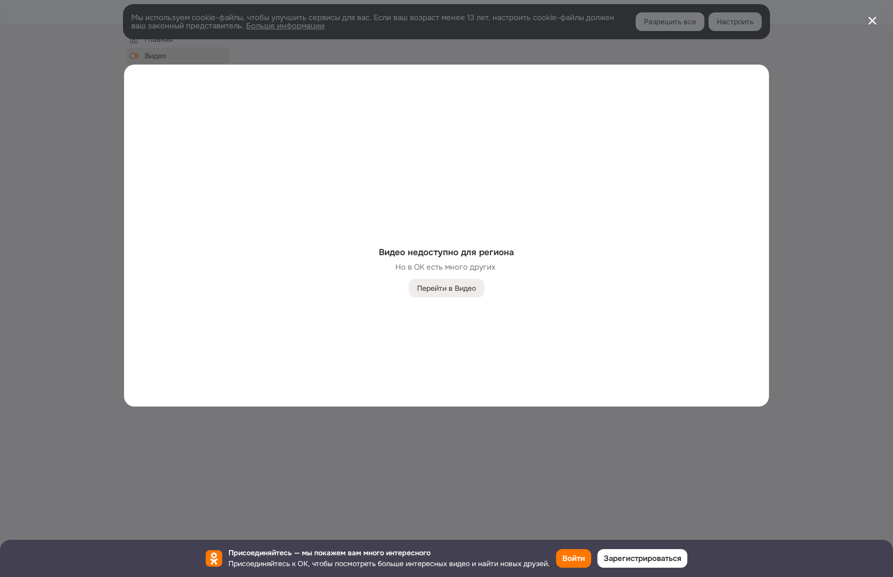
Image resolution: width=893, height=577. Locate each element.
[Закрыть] (872, 20)
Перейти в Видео (446, 288)
